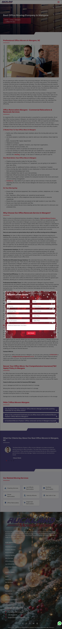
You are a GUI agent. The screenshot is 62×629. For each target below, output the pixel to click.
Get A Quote (31, 333)
